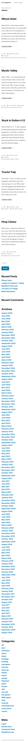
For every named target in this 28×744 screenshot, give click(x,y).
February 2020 (7, 528)
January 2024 (7, 398)
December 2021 (8, 467)
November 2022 (8, 437)
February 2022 (7, 462)
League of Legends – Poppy (13, 283)
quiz (3, 689)
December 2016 (8, 624)
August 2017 (6, 602)
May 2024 (5, 387)
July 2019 (5, 547)
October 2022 (7, 440)
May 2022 (5, 454)
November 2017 (8, 597)
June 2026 (5, 319)
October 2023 (7, 407)
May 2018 (5, 583)
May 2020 (5, 520)
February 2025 (7, 363)
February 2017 (7, 619)
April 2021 (5, 489)
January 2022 (7, 465)
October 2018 (7, 572)
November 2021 (8, 470)
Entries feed (6, 727)
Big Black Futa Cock (9, 286)
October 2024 (7, 374)
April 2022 (5, 456)
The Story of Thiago (9, 289)
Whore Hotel (8, 18)
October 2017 (7, 599)
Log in (3, 724)
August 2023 (6, 412)
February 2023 (7, 429)
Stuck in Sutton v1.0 (13, 120)
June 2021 (5, 484)
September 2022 (8, 443)
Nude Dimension (8, 291)
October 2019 (7, 539)
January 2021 (7, 498)
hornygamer (6, 2)
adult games (6, 57)
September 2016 (8, 630)
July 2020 (5, 514)
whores (24, 57)
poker (3, 684)
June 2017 (5, 608)
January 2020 (7, 531)
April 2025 (5, 357)
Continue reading (7, 46)
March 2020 (6, 525)
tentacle (4, 703)
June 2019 (5, 550)
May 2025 (5, 354)
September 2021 (8, 476)
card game (5, 664)
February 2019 (7, 561)
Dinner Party (6, 280)
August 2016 (6, 633)
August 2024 (6, 379)
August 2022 (6, 445)
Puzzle (4, 686)
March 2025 (6, 360)
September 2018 (8, 575)
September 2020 (8, 509)
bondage (5, 659)
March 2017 (6, 616)
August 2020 (6, 511)
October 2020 (7, 506)
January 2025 (7, 365)
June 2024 (5, 385)
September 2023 (8, 409)
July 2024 (5, 382)
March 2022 (6, 459)
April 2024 (5, 390)
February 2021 (7, 495)
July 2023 (5, 415)
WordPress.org (7, 732)
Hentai (4, 673)
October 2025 (7, 341)
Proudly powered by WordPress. (16, 740)
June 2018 (5, 580)
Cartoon (5, 253)
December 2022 (8, 434)
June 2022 (5, 451)
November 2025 (8, 338)
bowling (4, 662)
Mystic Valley (9, 70)
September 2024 (8, 376)
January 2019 (7, 564)
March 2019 (6, 558)
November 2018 (8, 569)
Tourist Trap (8, 172)
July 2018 (5, 577)
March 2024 (6, 393)
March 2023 (6, 426)
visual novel (6, 708)
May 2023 (5, 420)
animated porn (13, 57)
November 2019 (8, 536)
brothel (20, 57)
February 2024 (7, 396)
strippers (12, 159)
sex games (6, 55)
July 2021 (5, 481)
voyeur (4, 711)
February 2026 (7, 330)
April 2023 (5, 423)
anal (3, 648)
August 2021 (6, 478)
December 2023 (8, 401)
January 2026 (7, 332)
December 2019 (8, 533)
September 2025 (8, 343)
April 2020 (5, 522)
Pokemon (5, 681)
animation (5, 651)
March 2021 (6, 492)
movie (4, 675)
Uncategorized (7, 706)
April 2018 (5, 586)
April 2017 (5, 613)
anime (4, 653)
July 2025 (5, 349)
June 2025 (5, 352)
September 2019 (8, 542)
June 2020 (5, 517)
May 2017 (5, 611)
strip (3, 700)
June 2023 (5, 418)
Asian (3, 656)
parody (4, 678)
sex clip (4, 692)
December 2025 (8, 335)
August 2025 (6, 346)
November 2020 (8, 503)
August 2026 (6, 313)
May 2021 (5, 487)
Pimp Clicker (8, 221)
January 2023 (7, 432)
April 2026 (5, 324)
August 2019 (6, 544)
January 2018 (7, 591)
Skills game (6, 697)
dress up (10, 253)
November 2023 (8, 404)
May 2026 (5, 321)
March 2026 (6, 327)
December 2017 (8, 594)
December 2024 (8, 368)
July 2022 (5, 448)
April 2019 (5, 555)
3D (2, 645)
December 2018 (8, 566)
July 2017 (5, 605)
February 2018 (7, 588)
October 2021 (7, 473)
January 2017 (7, 621)
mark (4, 53)
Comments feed (8, 729)
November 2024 (8, 371)
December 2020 (8, 500)
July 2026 (5, 316)
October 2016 (7, 627)
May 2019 (5, 553)
